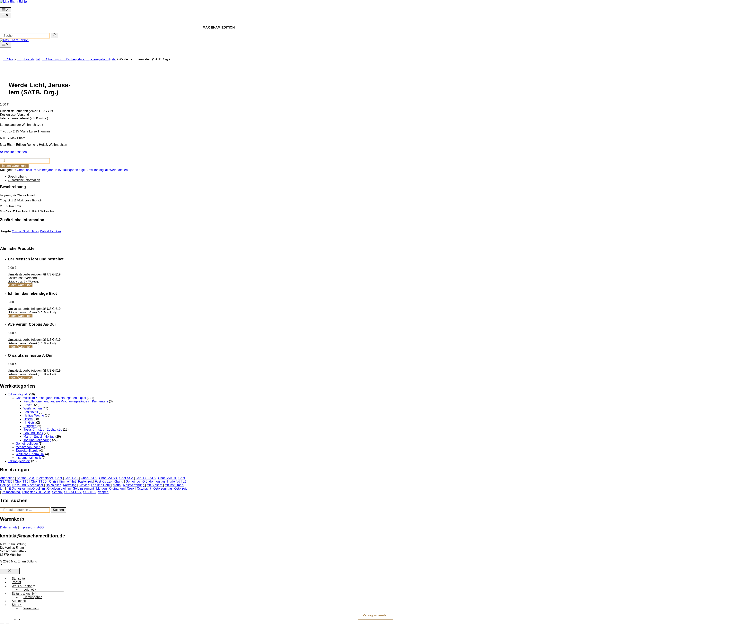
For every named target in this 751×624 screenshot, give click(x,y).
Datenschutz (8, 527)
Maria (117, 485)
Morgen (101, 488)
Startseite (18, 578)
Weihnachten (118, 170)
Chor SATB (89, 478)
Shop (10, 59)
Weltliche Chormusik (30, 454)
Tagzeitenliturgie (27, 450)
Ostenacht (144, 488)
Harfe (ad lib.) (176, 481)
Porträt (16, 582)
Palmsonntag (11, 492)
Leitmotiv (29, 589)
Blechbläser (44, 478)
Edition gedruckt (19, 461)
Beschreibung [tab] (17, 176)
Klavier (84, 485)
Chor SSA (126, 478)
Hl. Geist (29, 422)
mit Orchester (16, 488)
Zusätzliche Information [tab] (24, 180)
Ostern (28, 419)
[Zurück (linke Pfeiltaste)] (2, 623)
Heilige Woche (33, 415)
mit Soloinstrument (81, 488)
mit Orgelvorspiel (54, 488)
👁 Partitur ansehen (13, 152)
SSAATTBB (72, 492)
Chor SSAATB (146, 478)
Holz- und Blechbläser (27, 485)
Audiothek (19, 601)
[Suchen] (54, 35)
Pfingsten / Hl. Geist (36, 492)
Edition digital (30, 59)
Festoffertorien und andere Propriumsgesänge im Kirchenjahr (65, 401)
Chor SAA (71, 478)
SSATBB (89, 492)
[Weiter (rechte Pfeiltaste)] (7, 623)
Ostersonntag (162, 488)
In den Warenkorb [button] (20, 285)
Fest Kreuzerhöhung (109, 481)
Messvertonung (133, 485)
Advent (28, 405)
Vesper (103, 492)
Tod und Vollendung (37, 440)
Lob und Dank (33, 433)
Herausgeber (32, 597)
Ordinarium (117, 488)
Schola (57, 492)
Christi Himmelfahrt (62, 481)
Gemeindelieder (27, 443)
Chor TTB (22, 481)
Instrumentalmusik (28, 457)
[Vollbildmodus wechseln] (7, 619)
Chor (58, 478)
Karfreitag (69, 485)
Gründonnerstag (153, 481)
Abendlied (7, 478)
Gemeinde (133, 481)
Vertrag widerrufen (375, 615)
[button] (1, 5)
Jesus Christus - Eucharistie (42, 429)
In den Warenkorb (14, 165)
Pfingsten (30, 426)
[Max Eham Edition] (14, 40)
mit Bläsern (154, 485)
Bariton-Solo (25, 478)
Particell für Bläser (50, 231)
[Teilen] (12, 619)
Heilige (5, 485)
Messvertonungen (28, 447)
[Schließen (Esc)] (17, 619)
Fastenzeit (30, 412)
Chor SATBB (108, 478)
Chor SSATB (167, 478)
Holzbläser (53, 485)
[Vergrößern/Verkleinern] (2, 619)
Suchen (58, 510)
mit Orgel (33, 488)
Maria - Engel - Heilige (39, 436)
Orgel (131, 488)
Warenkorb (31, 608)
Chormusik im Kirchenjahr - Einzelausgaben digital (81, 59)
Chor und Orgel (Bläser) (25, 231)
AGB (40, 527)
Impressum (27, 527)
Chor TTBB (39, 481)
